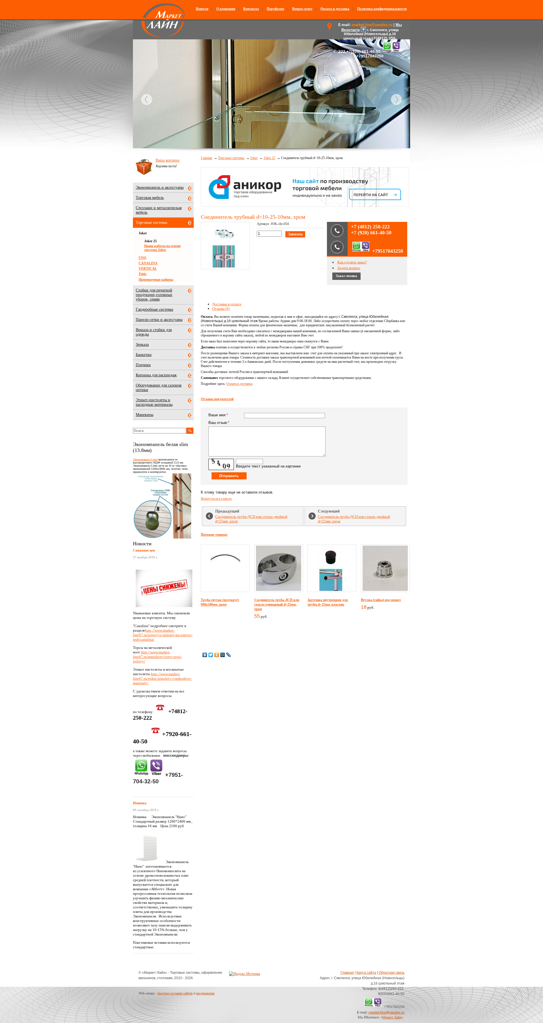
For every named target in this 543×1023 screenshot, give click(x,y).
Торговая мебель (150, 198)
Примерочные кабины (156, 280)
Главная (206, 158)
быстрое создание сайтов (175, 993)
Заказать (295, 234)
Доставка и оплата (226, 304)
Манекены (144, 415)
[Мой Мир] (223, 655)
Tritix (142, 274)
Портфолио (275, 9)
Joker (254, 158)
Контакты (251, 9)
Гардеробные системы (154, 309)
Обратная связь (391, 973)
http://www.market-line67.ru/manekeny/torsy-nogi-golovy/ (157, 656)
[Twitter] (211, 655)
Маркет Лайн (391, 1017)
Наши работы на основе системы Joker (162, 248)
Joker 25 (269, 158)
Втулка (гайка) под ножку (381, 600)
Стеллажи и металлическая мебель (159, 210)
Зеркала (142, 344)
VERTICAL (148, 269)
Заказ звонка (346, 276)
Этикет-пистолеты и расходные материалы (154, 402)
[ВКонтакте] (205, 655)
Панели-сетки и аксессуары (159, 320)
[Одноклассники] (217, 655)
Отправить (229, 476)
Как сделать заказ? (352, 262)
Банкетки (144, 355)
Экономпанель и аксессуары (160, 187)
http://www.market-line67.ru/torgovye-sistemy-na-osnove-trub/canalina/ (163, 635)
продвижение (205, 993)
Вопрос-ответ (302, 9)
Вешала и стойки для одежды (154, 332)
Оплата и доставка (334, 9)
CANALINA (148, 263)
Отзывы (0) (221, 308)
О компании (225, 9)
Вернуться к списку (216, 498)
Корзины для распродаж (156, 375)
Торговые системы (231, 158)
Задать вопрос (348, 268)
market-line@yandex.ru (386, 1013)
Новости (202, 9)
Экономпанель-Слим (145, 459)
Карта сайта (366, 973)
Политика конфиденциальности (382, 9)
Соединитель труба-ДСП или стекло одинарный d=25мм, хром (276, 604)
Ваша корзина (167, 160)
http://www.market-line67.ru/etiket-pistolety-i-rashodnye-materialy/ (162, 678)
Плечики (143, 365)
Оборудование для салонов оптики (159, 387)
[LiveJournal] (229, 655)
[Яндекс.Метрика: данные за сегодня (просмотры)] (244, 973)
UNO (142, 258)
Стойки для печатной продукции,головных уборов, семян (154, 294)
